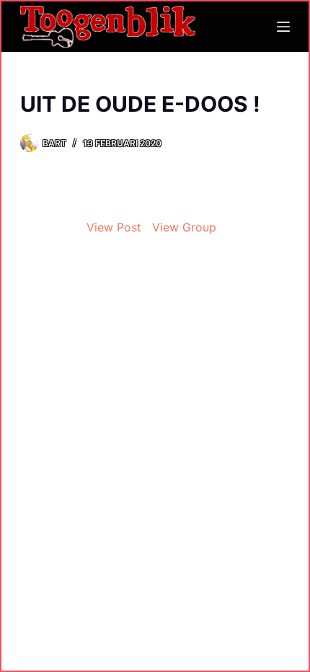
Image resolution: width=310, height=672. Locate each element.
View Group (184, 227)
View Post (114, 227)
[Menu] (283, 26)
